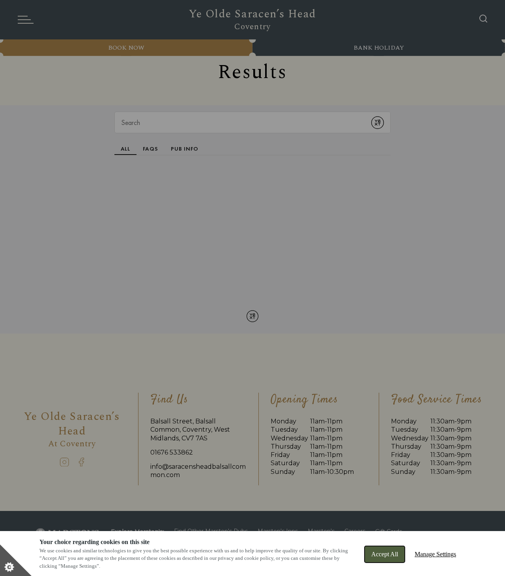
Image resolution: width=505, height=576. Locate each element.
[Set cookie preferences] (16, 560)
